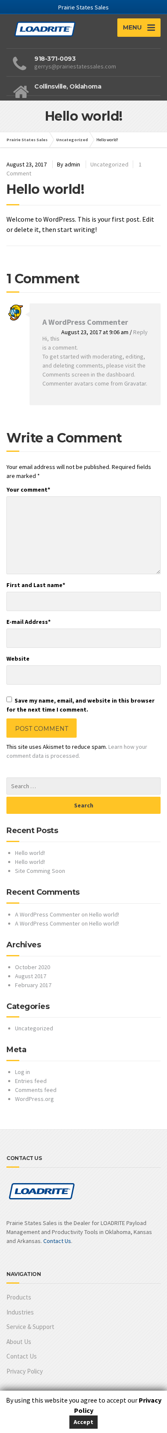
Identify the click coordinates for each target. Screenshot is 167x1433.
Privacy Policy (24, 1371)
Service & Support (30, 1327)
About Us (18, 1342)
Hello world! (30, 853)
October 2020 (32, 967)
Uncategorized (109, 164)
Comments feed (36, 1090)
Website (18, 658)
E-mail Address (28, 622)
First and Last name (35, 585)
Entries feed (31, 1081)
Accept (83, 1422)
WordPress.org (34, 1099)
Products (18, 1297)
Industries (20, 1312)
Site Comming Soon (40, 871)
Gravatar (135, 383)
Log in (22, 1072)
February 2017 (33, 985)
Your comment (28, 489)
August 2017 (30, 976)
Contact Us (57, 1241)
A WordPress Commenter (85, 322)
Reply (140, 332)
